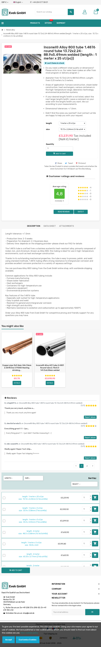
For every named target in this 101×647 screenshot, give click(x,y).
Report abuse (90, 417)
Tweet (70, 163)
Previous (76, 466)
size (48, 129)
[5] (87, 187)
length (49, 123)
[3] (83, 187)
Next (92, 466)
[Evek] (13, 12)
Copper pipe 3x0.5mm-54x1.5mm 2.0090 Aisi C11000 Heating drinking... (16, 367)
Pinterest (82, 163)
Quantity (50, 144)
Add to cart (95, 497)
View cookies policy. (29, 633)
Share (59, 163)
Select (76, 484)
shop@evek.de (28, 613)
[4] (85, 187)
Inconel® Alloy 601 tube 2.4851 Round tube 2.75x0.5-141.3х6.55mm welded (50, 367)
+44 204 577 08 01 (39, 2)
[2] (81, 187)
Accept (8, 640)
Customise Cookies (27, 640)
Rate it (81, 212)
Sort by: (92, 478)
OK (92, 612)
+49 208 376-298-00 (31, 608)
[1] (79, 187)
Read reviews (64, 212)
